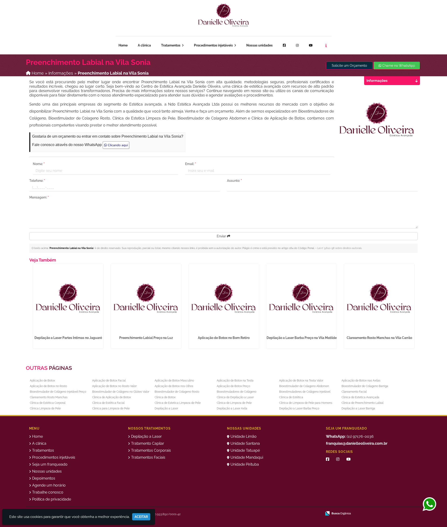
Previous (26, 307)
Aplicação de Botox (42, 380)
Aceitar (141, 517)
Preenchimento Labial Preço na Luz (146, 338)
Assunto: (234, 180)
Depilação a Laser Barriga (358, 408)
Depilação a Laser (166, 408)
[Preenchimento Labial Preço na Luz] (146, 299)
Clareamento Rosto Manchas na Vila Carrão (379, 338)
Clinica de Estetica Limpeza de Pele (178, 402)
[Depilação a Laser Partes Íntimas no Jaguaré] (68, 299)
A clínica (144, 45)
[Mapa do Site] (272, 514)
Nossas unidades (259, 45)
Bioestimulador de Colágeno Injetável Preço (58, 391)
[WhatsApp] (430, 504)
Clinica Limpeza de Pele (45, 408)
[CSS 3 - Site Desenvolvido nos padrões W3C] (300, 514)
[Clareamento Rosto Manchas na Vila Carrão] (379, 299)
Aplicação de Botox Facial (109, 380)
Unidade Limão (243, 436)
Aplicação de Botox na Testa (235, 380)
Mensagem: (39, 197)
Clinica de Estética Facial (108, 402)
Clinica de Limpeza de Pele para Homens (305, 402)
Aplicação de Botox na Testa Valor (301, 380)
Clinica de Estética (291, 397)
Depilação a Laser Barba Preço (299, 408)
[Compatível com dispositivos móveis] (316, 514)
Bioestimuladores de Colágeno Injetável (304, 391)
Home (123, 45)
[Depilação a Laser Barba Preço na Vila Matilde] (301, 299)
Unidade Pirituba (244, 464)
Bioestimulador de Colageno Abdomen (304, 386)
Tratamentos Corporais (151, 450)
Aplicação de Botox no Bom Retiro (224, 338)
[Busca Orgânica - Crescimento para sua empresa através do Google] (338, 513)
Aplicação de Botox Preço (233, 386)
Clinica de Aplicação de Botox (111, 397)
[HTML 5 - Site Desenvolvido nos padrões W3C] (284, 514)
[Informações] (326, 45)
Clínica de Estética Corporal (47, 402)
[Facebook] (284, 45)
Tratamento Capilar (147, 443)
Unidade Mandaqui (246, 457)
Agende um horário (395, 15)
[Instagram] (297, 45)
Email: (190, 164)
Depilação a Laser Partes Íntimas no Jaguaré (68, 338)
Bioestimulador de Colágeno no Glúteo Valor (120, 391)
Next (417, 307)
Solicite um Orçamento (349, 65)
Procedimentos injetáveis (214, 45)
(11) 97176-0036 (350, 436)
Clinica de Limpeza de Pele (234, 402)
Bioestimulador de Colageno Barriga (365, 386)
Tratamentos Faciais (148, 457)
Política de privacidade (51, 499)
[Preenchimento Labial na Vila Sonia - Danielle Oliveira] (223, 15)
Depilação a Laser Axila (232, 408)
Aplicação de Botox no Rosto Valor (114, 386)
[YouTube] (348, 459)
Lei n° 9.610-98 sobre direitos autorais (339, 248)
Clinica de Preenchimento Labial (362, 402)
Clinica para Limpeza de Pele (111, 408)
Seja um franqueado (61, 16)
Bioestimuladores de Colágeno (236, 391)
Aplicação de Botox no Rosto (48, 386)
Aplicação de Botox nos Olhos (174, 386)
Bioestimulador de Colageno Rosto (177, 391)
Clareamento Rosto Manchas (49, 397)
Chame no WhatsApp (398, 65)
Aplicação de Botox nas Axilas (361, 380)
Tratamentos (171, 45)
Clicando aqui (117, 145)
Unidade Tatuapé (245, 450)
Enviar (222, 236)
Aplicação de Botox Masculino (174, 380)
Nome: (39, 164)
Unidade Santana (245, 443)
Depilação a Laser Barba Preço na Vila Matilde (302, 338)
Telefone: (37, 180)
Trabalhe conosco (47, 492)
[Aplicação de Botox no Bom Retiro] (224, 299)
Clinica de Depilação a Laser (235, 397)
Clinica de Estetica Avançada (360, 397)
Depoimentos (43, 478)
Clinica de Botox (165, 397)
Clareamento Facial (354, 391)
